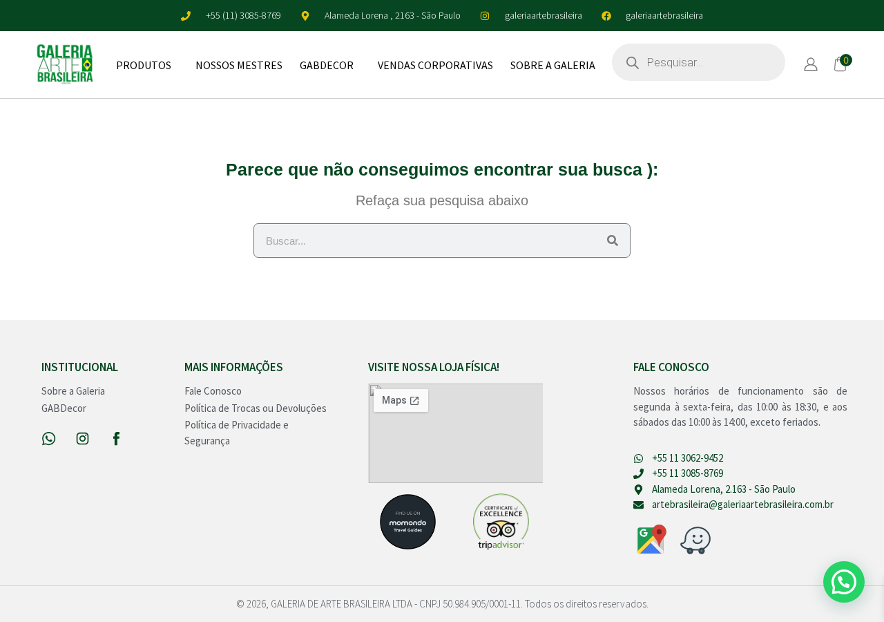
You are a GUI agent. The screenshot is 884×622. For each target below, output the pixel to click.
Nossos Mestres (238, 65)
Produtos (143, 65)
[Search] (612, 240)
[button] (844, 582)
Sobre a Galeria (552, 65)
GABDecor (327, 65)
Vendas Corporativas (435, 65)
